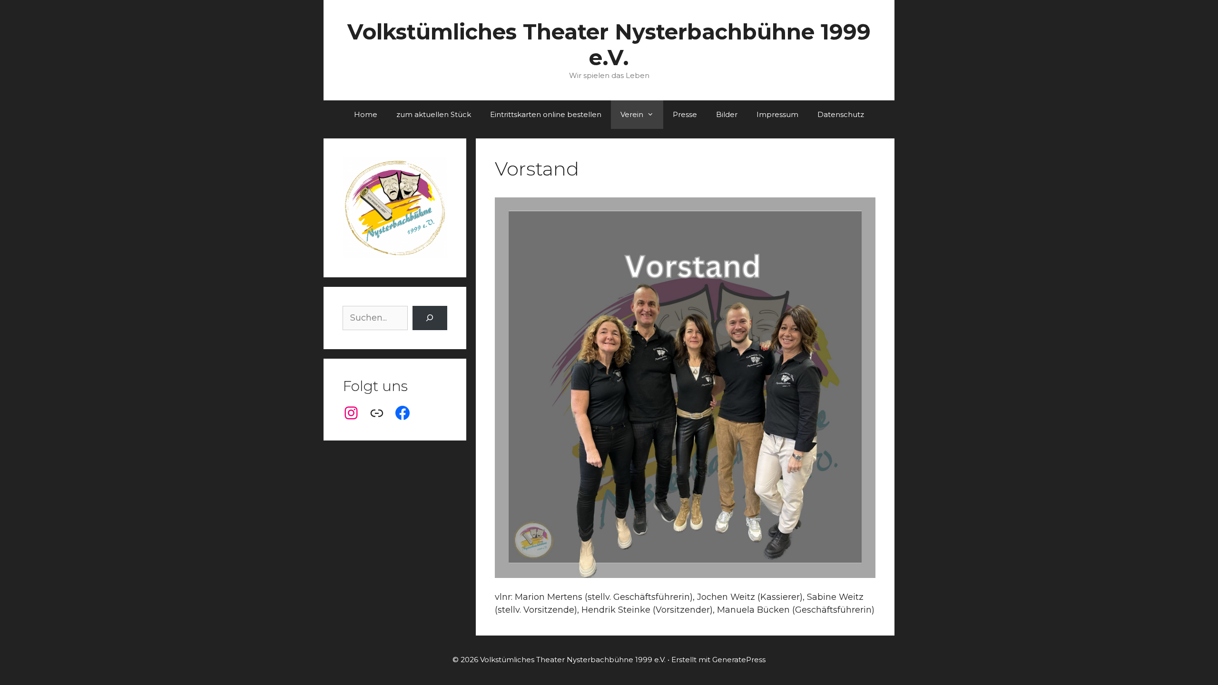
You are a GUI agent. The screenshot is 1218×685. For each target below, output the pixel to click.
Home (365, 114)
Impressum (777, 114)
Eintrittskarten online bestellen (545, 114)
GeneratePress (739, 659)
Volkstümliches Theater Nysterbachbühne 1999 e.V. (609, 44)
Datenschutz (840, 114)
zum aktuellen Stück (433, 114)
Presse (685, 114)
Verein (631, 114)
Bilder (726, 114)
